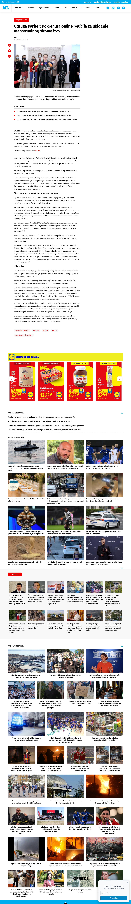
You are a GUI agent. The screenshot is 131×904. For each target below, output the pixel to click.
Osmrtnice (87, 2)
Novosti (31, 8)
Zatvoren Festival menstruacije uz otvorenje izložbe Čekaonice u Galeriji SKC (43, 111)
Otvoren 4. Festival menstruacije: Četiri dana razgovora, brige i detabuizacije (44, 115)
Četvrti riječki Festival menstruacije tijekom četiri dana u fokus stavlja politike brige (47, 119)
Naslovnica (19, 8)
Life (65, 8)
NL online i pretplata (121, 2)
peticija (36, 330)
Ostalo (98, 8)
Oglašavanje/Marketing (102, 2)
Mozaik (74, 8)
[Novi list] (6, 7)
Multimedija (86, 8)
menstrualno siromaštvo (23, 335)
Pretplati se (114, 898)
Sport (57, 8)
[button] (119, 378)
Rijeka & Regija (44, 8)
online (45, 330)
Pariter (54, 330)
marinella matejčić (22, 330)
